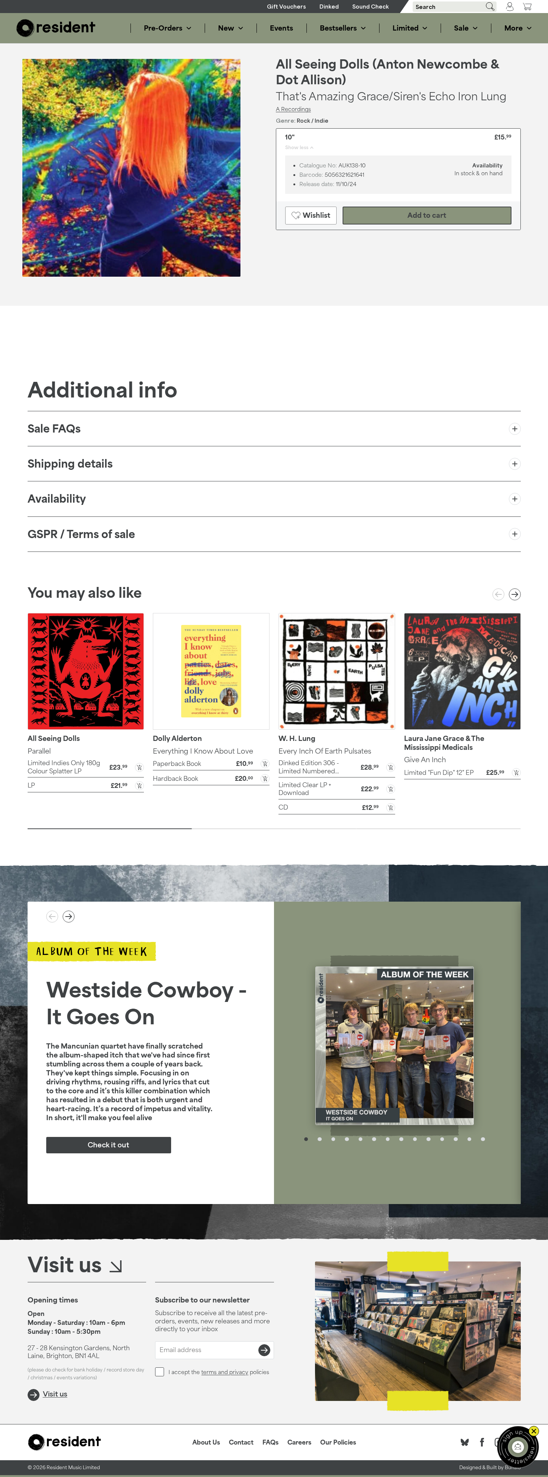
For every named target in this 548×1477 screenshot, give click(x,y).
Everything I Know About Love (203, 751)
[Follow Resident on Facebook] (482, 1442)
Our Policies (338, 1442)
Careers (299, 1442)
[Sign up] (264, 1350)
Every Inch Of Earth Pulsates (324, 751)
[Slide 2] (274, 828)
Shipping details (70, 464)
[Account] (510, 6)
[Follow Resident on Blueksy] (464, 1442)
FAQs (270, 1442)
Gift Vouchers (286, 6)
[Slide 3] (438, 828)
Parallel (39, 751)
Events (281, 28)
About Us (206, 1442)
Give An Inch (425, 759)
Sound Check (370, 6)
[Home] (55, 28)
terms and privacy (224, 1372)
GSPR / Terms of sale (81, 534)
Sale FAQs (54, 428)
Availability (57, 499)
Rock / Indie (312, 120)
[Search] (488, 6)
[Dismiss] (534, 1431)
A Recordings (293, 109)
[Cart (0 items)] (527, 6)
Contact (241, 1442)
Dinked (329, 6)
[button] (86, 766)
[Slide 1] (110, 828)
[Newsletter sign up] (518, 1447)
